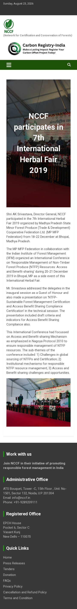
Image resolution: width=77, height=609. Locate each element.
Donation (9, 575)
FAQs (7, 581)
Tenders (9, 569)
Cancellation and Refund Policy (25, 592)
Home (7, 557)
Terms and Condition (18, 598)
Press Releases (14, 563)
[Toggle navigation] (9, 65)
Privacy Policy (12, 586)
